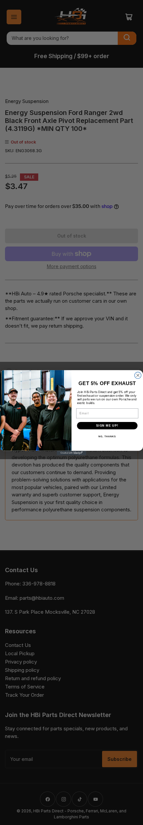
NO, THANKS (107, 436)
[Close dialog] (138, 375)
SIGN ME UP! (107, 425)
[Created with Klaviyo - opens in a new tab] (71, 453)
